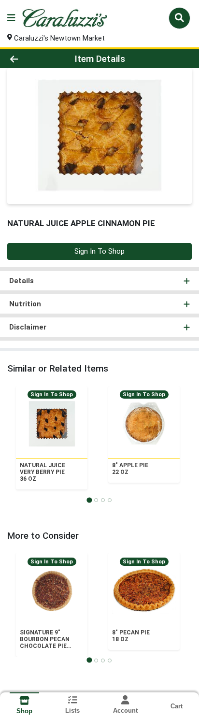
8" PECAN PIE (131, 636)
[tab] (89, 500)
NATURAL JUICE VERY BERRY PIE (42, 472)
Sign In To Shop (99, 251)
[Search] (179, 18)
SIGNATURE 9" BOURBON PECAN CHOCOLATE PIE (45, 639)
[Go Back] (30, 59)
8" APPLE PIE (130, 468)
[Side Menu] (11, 18)
